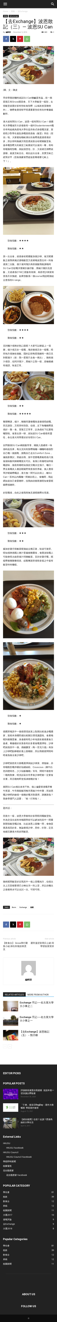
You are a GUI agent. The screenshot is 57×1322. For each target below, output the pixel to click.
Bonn (14, 907)
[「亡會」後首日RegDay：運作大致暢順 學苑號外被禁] (10, 1107)
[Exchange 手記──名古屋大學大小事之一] (10, 1020)
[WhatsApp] (27, 39)
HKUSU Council (10, 1152)
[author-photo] (28, 975)
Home (5, 11)
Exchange (23, 907)
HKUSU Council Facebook (19, 1156)
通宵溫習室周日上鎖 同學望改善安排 (42, 945)
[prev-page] (5, 1046)
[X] (13, 39)
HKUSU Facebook (14, 1147)
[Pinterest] (20, 39)
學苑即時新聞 (9, 1161)
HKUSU (6, 1143)
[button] (5, 4)
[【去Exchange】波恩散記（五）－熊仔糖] (10, 1035)
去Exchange (23, 11)
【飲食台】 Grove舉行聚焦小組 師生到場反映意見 (15, 946)
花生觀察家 (8, 1170)
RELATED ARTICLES (14, 994)
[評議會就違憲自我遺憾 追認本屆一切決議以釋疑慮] (10, 1094)
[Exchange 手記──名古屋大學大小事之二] (10, 1006)
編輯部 (8, 32)
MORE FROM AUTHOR (38, 994)
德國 (32, 907)
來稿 (13, 11)
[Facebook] (6, 39)
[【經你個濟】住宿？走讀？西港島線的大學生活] (10, 1123)
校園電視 (7, 1165)
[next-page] (10, 1046)
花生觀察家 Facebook (16, 1175)
